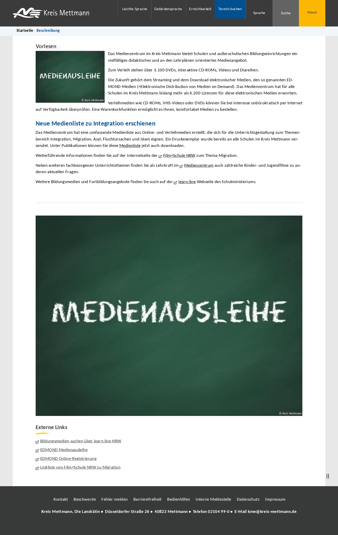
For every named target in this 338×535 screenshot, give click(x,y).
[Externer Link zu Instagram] (147, 525)
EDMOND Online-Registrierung (68, 459)
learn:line (187, 182)
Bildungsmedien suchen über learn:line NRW (80, 441)
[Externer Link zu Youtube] (178, 525)
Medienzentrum (199, 166)
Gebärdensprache (168, 9)
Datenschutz (248, 499)
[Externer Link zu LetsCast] (199, 525)
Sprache (259, 13)
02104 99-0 (218, 512)
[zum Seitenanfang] (328, 476)
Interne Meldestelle (213, 499)
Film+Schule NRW (179, 156)
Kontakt (61, 499)
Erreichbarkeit (200, 9)
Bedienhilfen (178, 499)
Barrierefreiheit (147, 499)
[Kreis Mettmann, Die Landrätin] (169, 512)
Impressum (275, 499)
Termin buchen (230, 9)
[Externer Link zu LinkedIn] (168, 525)
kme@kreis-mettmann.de (272, 512)
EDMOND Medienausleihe (64, 450)
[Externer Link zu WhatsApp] (189, 525)
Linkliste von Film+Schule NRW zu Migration (80, 467)
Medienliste (129, 146)
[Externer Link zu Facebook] (137, 525)
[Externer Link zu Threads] (158, 525)
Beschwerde (85, 499)
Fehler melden (114, 499)
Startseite (25, 31)
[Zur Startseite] (62, 13)
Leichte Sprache (134, 9)
